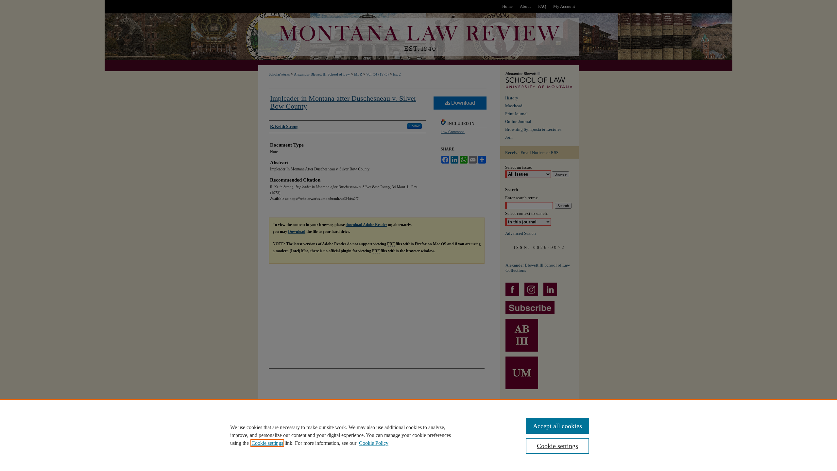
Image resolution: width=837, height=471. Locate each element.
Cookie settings (267, 443)
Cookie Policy (373, 443)
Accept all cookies (557, 425)
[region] (418, 435)
